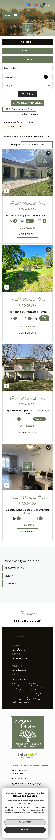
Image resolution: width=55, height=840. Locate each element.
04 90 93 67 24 (18, 778)
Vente (31, 122)
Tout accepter (25, 829)
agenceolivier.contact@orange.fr (27, 783)
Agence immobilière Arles (14, 122)
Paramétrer (25, 822)
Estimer (27, 59)
